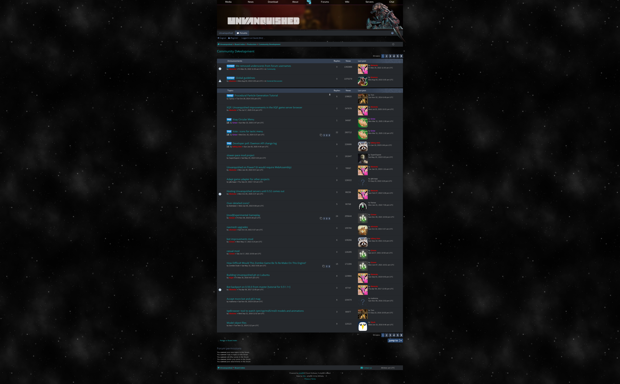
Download (273, 1)
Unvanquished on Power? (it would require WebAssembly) (259, 167)
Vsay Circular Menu (243, 119)
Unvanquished (226, 33)
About (295, 1)
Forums (325, 1)
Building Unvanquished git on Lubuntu (248, 274)
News (250, 1)
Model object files (236, 322)
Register (234, 38)
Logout (223, 38)
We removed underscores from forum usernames (263, 65)
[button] (401, 56)
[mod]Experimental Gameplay (243, 215)
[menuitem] (392, 33)
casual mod (233, 251)
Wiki (347, 1)
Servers (369, 1)
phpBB (301, 373)
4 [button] (394, 56)
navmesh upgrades (237, 227)
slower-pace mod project (240, 155)
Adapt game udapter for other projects (248, 179)
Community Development (235, 51)
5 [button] (397, 56)
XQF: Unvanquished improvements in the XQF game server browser (264, 107)
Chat (391, 1)
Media (228, 1)
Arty (304, 376)
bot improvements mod (240, 239)
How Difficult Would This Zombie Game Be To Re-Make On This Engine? (266, 263)
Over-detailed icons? (238, 203)
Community (271, 69)
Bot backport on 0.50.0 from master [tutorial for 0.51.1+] (258, 286)
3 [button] (390, 56)
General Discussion (274, 81)
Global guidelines (245, 77)
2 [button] (386, 56)
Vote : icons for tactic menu (248, 131)
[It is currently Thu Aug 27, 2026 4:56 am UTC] (393, 44)
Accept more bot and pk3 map (243, 298)
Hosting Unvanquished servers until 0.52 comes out (255, 191)
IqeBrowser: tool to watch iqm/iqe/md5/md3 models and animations (265, 310)
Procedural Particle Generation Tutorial (256, 95)
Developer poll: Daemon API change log (255, 143)
